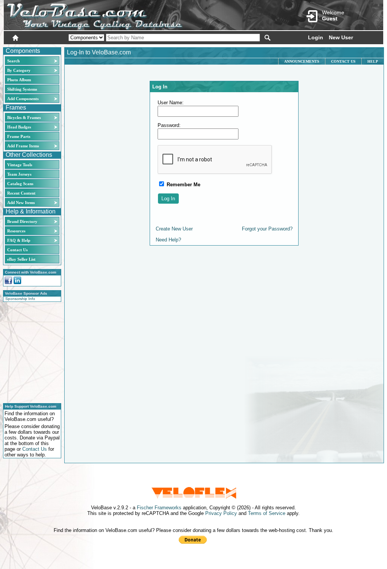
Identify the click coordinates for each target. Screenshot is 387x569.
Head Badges (19, 127)
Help (372, 61)
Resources (16, 231)
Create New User (174, 229)
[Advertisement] (30, 351)
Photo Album (19, 79)
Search (13, 61)
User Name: (171, 102)
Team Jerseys (19, 174)
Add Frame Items (23, 146)
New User (341, 37)
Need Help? (168, 240)
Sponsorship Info (20, 299)
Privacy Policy (221, 513)
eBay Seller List (21, 259)
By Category (19, 70)
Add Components (23, 98)
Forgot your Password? (267, 229)
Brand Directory (22, 221)
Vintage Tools (19, 164)
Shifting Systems (22, 89)
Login (315, 37)
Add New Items (21, 202)
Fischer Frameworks (159, 507)
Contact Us (17, 249)
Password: (169, 125)
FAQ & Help (18, 240)
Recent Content (21, 193)
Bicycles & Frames (24, 117)
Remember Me (182, 184)
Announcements (301, 61)
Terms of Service (266, 513)
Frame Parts (18, 136)
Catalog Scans (20, 183)
